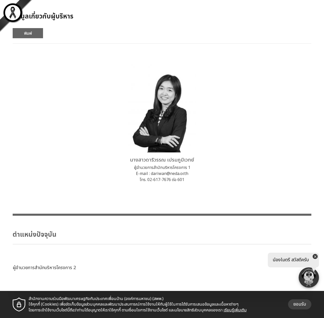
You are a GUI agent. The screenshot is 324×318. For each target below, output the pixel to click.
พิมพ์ (28, 33)
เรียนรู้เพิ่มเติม (235, 310)
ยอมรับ (299, 304)
